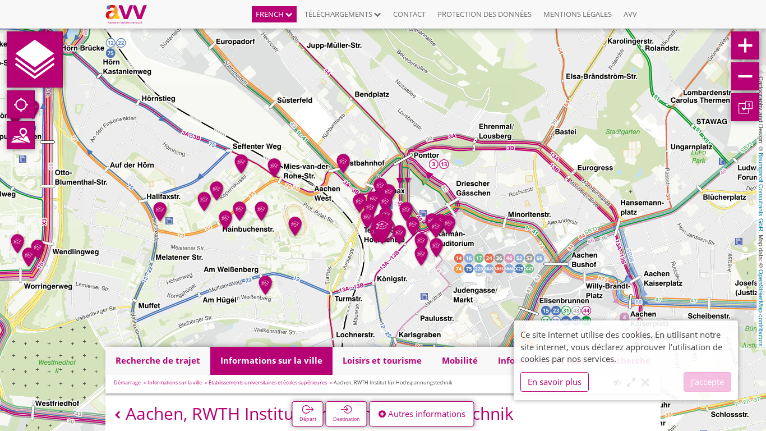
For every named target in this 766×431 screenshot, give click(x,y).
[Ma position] (21, 104)
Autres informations (425, 413)
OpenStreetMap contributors (761, 308)
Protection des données (484, 14)
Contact (409, 14)
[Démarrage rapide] (35, 59)
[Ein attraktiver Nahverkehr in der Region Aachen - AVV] (130, 14)
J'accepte (707, 381)
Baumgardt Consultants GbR (761, 192)
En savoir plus (555, 381)
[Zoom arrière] (745, 76)
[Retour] (117, 415)
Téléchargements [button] (339, 14)
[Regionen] (21, 135)
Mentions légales (577, 14)
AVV (630, 14)
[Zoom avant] (745, 45)
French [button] (270, 14)
